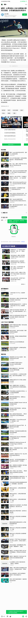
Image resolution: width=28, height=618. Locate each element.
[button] (3, 616)
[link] (7, 616)
